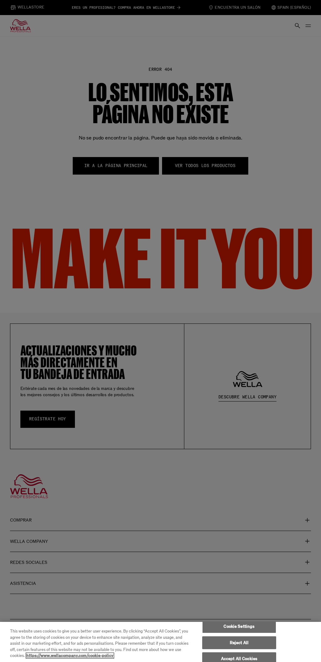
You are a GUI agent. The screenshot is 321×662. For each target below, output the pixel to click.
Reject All (239, 642)
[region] (160, 642)
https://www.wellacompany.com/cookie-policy (69, 655)
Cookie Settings (239, 626)
